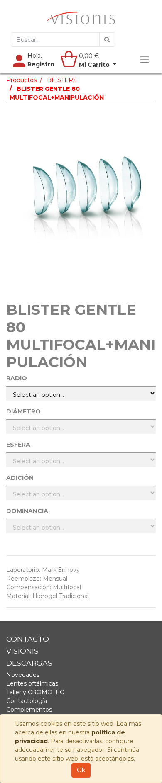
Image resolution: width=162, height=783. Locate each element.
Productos (21, 80)
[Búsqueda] (107, 39)
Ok (81, 770)
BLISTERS (62, 80)
